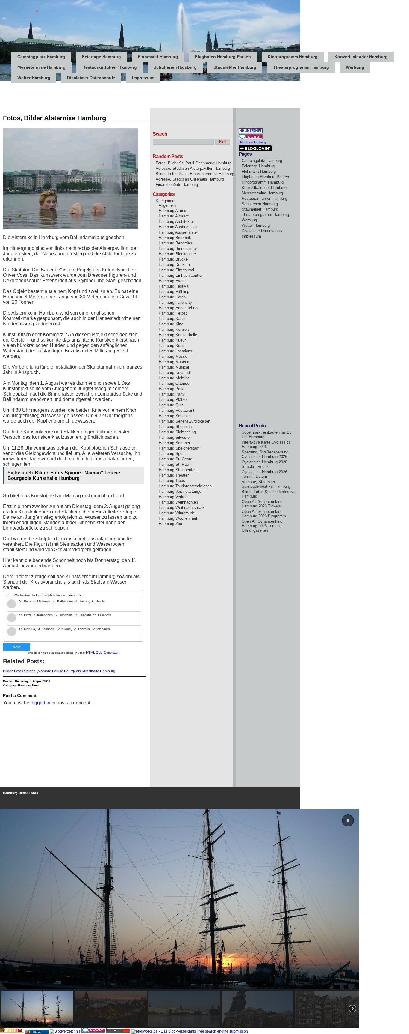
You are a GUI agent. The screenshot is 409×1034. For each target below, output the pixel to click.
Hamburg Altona (172, 210)
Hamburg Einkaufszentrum (182, 275)
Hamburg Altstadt (174, 216)
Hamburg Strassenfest (178, 470)
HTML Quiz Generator (102, 652)
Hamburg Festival (174, 286)
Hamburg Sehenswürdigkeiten (184, 421)
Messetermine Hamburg (41, 67)
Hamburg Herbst (173, 313)
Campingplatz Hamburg (41, 56)
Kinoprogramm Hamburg (293, 56)
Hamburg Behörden (175, 243)
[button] (348, 820)
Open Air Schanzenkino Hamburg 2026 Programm (264, 513)
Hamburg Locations (175, 351)
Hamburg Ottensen (175, 383)
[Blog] (65, 1031)
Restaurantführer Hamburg (109, 67)
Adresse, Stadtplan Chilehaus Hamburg (190, 179)
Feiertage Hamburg (101, 56)
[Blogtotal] (12, 1031)
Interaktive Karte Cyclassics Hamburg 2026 (266, 444)
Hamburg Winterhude (177, 513)
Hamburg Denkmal (175, 264)
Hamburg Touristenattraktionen (185, 486)
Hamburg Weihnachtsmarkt (182, 507)
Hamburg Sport (172, 453)
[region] (204, 918)
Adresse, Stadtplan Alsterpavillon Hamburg (193, 168)
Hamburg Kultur (172, 340)
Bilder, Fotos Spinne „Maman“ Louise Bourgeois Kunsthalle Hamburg (59, 671)
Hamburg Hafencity (175, 302)
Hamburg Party (172, 394)
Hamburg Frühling (174, 291)
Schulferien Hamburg (175, 67)
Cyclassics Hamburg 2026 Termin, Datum (264, 474)
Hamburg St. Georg (175, 459)
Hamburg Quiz (171, 405)
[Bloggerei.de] (93, 1031)
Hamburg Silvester (175, 437)
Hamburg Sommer (174, 443)
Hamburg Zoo (170, 523)
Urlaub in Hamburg (252, 142)
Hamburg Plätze (173, 399)
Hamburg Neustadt (175, 372)
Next (17, 647)
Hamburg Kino (171, 324)
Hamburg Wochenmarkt (179, 518)
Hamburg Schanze (175, 416)
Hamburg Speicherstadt (179, 448)
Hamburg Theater (174, 475)
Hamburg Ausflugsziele (179, 227)
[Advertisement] (109, 94)
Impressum (143, 77)
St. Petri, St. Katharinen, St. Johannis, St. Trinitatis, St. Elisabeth (65, 615)
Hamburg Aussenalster (178, 232)
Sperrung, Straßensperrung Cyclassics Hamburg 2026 (265, 454)
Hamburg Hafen (172, 297)
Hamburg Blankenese (177, 254)
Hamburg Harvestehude (179, 308)
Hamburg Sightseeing (177, 432)
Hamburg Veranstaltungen (181, 491)
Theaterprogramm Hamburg (301, 67)
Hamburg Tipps (172, 480)
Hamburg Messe (173, 356)
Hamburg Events (173, 281)
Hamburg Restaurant (176, 410)
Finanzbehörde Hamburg (177, 184)
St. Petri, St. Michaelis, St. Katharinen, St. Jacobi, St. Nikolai (62, 601)
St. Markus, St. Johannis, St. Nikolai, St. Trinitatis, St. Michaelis (64, 629)
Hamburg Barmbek (175, 237)
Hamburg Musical (174, 367)
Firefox (36, 1032)
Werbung (355, 67)
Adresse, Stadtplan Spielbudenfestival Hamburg (266, 484)
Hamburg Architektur (176, 221)
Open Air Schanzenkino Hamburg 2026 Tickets (262, 503)
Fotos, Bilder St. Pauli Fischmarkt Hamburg (193, 163)
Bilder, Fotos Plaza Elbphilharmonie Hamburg (195, 174)
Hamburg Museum (174, 362)
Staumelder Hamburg (234, 67)
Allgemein (167, 205)
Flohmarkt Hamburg (158, 56)
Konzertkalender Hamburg (361, 56)
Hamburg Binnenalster (178, 248)
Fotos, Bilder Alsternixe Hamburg (54, 118)
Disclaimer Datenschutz (91, 77)
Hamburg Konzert (174, 329)
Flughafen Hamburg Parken (223, 56)
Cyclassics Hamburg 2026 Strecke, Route (264, 464)
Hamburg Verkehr (174, 497)
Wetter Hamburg (33, 77)
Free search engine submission (222, 1031)
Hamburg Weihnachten (178, 502)
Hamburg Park (171, 389)
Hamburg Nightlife (174, 378)
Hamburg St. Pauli (174, 464)
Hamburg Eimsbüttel (176, 270)
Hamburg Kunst (29, 685)
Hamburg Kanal (172, 318)
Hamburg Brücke (173, 259)
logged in (40, 702)
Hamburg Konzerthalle (178, 335)
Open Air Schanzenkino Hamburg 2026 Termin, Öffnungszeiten (262, 526)
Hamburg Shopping (175, 426)
